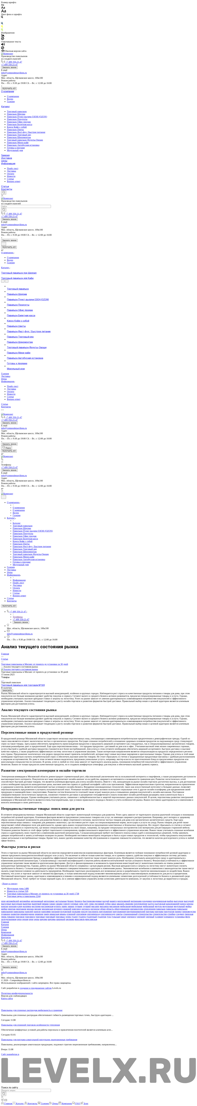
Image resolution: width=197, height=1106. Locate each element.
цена (19, 919)
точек (68, 916)
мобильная (125, 906)
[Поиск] (3, 193)
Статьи (10, 179)
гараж (52, 904)
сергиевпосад (93, 914)
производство (189, 911)
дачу (86, 904)
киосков (13, 906)
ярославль (80, 919)
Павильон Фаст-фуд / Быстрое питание (26, 132)
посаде (84, 911)
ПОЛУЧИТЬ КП (9, 88)
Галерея (11, 101)
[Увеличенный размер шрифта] (3, 12)
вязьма (45, 904)
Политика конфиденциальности (17, 993)
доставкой (99, 904)
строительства (145, 914)
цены (36, 919)
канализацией (173, 904)
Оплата (10, 173)
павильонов (7, 911)
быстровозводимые (92, 901)
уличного (131, 916)
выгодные (6, 904)
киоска (189, 904)
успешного (168, 916)
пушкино (5, 914)
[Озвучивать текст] (3, 45)
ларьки (70, 906)
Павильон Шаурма (16, 114)
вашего (113, 901)
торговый (50, 916)
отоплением (150, 909)
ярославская (91, 919)
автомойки (25, 901)
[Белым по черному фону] (2, 20)
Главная (5, 922)
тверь (3, 916)
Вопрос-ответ (13, 181)
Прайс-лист (12, 168)
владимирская (159, 901)
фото (187, 916)
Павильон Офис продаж (19, 122)
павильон (161, 909)
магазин (95, 906)
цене (31, 919)
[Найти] (3, 210)
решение (39, 914)
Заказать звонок (9, 67)
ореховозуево (136, 909)
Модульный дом (15, 150)
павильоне (182, 909)
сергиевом (81, 914)
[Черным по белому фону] (2, 17)
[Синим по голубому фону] (2, 24)
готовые (74, 904)
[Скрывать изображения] (2, 39)
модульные (167, 906)
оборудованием (122, 909)
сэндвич (180, 914)
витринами (136, 901)
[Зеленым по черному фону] (2, 30)
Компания (6, 932)
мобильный (148, 906)
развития (15, 914)
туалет (75, 916)
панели (37, 911)
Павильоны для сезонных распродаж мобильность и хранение (31, 1010)
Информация (8, 163)
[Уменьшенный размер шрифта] (2, 5)
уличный (150, 916)
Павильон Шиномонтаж (19, 137)
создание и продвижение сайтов (36, 988)
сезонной (71, 914)
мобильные (136, 906)
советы (119, 914)
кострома (36, 906)
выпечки (27, 904)
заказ (113, 904)
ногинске (95, 909)
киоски (4, 906)
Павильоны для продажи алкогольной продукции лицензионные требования (39, 1039)
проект (178, 911)
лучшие (78, 906)
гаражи (59, 904)
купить (57, 906)
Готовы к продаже (16, 147)
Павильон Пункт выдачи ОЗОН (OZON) (27, 116)
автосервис (49, 901)
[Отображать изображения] (2, 35)
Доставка (6, 158)
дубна (108, 904)
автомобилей (12, 901)
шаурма (43, 919)
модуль (158, 906)
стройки (171, 914)
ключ (19, 906)
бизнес (70, 901)
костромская (47, 906)
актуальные (61, 901)
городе (66, 904)
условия (159, 916)
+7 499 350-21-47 (13, 62)
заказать (121, 904)
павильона (171, 909)
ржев (46, 914)
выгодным (17, 904)
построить (93, 911)
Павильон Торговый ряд (19, 135)
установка (180, 916)
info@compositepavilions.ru (14, 73)
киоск (183, 904)
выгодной (189, 901)
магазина (104, 906)
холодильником (8, 919)
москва (30, 909)
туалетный (91, 916)
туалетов (101, 916)
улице (123, 916)
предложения (119, 911)
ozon (3, 901)
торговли (20, 916)
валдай (105, 901)
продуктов (169, 911)
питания (55, 911)
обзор (103, 909)
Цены (4, 160)
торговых (60, 916)
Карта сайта (7, 998)
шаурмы (52, 919)
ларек (64, 906)
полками (76, 911)
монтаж (12, 909)
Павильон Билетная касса (19, 124)
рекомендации (27, 914)
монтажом (21, 909)
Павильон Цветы (15, 129)
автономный (37, 901)
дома (91, 904)
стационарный (130, 914)
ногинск (86, 909)
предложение (105, 911)
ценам (25, 919)
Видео (10, 99)
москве (37, 909)
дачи (81, 904)
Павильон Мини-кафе (18, 142)
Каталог (5, 106)
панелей (29, 911)
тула (109, 916)
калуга (151, 904)
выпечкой (37, 904)
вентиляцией (123, 901)
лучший (87, 906)
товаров (11, 916)
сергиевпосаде (108, 914)
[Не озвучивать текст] (2, 48)
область (110, 909)
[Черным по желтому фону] (2, 27)
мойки (4, 909)
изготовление (140, 904)
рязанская (54, 914)
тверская (189, 914)
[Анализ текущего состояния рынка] (19, 669)
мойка (188, 906)
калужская (160, 904)
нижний (67, 909)
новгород (76, 909)
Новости (11, 176)
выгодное (178, 901)
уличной (141, 916)
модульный (179, 906)
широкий (60, 919)
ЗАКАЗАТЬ (7, 691)
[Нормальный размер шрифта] (3, 8)
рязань (63, 914)
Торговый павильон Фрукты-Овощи (25, 140)
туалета (82, 916)
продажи (159, 911)
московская (47, 909)
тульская (115, 916)
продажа (150, 911)
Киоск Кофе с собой (17, 127)
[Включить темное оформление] (3, 244)
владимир (147, 901)
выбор (170, 901)
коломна (27, 906)
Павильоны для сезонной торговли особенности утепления (30, 1025)
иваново (129, 904)
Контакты (6, 189)
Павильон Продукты (17, 119)
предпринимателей (135, 911)
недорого (58, 909)
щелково (70, 919)
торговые (40, 916)
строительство (160, 914)
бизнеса (78, 901)
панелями (46, 911)
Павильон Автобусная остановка (23, 145)
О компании (7, 91)
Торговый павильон (17, 111)
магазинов (114, 906)
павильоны (18, 911)
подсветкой (65, 911)
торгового (30, 916)
